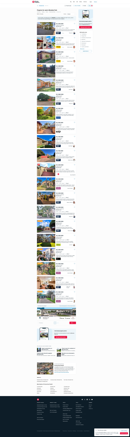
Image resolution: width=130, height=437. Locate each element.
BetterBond (78, 415)
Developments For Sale (41, 408)
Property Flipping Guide (67, 415)
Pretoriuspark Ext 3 (53, 391)
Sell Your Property (40, 417)
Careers (90, 406)
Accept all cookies (124, 433)
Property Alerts (78, 410)
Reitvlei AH (83, 39)
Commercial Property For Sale (42, 406)
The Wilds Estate (67, 386)
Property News (65, 406)
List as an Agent (78, 422)
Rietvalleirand (84, 43)
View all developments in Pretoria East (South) (67, 305)
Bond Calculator (78, 404)
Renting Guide (65, 421)
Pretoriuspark (52, 389)
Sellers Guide (65, 413)
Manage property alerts (85, 27)
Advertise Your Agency (80, 424)
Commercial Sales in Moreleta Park (56, 379)
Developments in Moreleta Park (42, 381)
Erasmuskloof (39, 389)
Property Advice (65, 404)
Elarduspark (84, 44)
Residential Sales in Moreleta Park (42, 379)
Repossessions (39, 410)
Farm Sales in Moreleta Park (68, 379)
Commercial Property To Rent (55, 406)
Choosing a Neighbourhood (67, 408)
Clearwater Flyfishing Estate (86, 41)
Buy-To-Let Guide (66, 419)
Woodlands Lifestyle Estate (86, 37)
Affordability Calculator (80, 406)
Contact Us (91, 408)
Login (91, 1)
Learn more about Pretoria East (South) (61, 372)
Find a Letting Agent (53, 412)
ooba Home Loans (79, 417)
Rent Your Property (53, 410)
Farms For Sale (39, 414)
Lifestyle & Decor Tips (66, 410)
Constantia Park (39, 386)
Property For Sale (40, 402)
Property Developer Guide (67, 417)
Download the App (79, 412)
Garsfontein (39, 391)
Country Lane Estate (85, 46)
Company (90, 402)
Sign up (95, 1)
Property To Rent (53, 402)
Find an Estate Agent (40, 419)
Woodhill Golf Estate (67, 391)
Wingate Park (84, 35)
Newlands (52, 388)
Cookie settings (124, 430)
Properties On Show (40, 412)
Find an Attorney (79, 408)
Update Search (85, 51)
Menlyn (38, 393)
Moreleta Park (52, 386)
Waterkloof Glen (66, 388)
